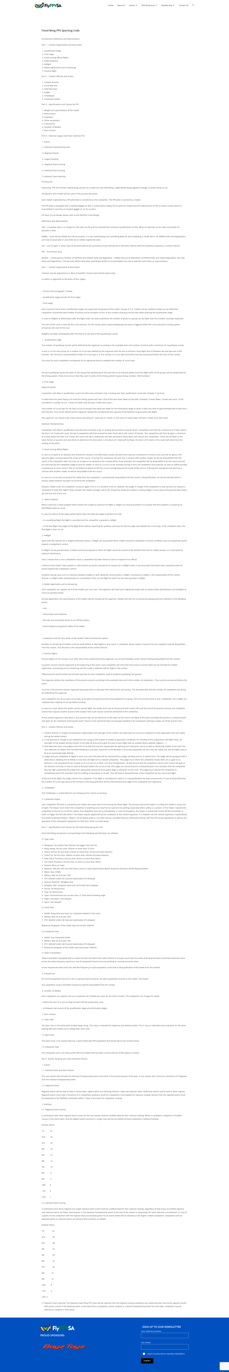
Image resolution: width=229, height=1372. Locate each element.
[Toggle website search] (193, 5)
